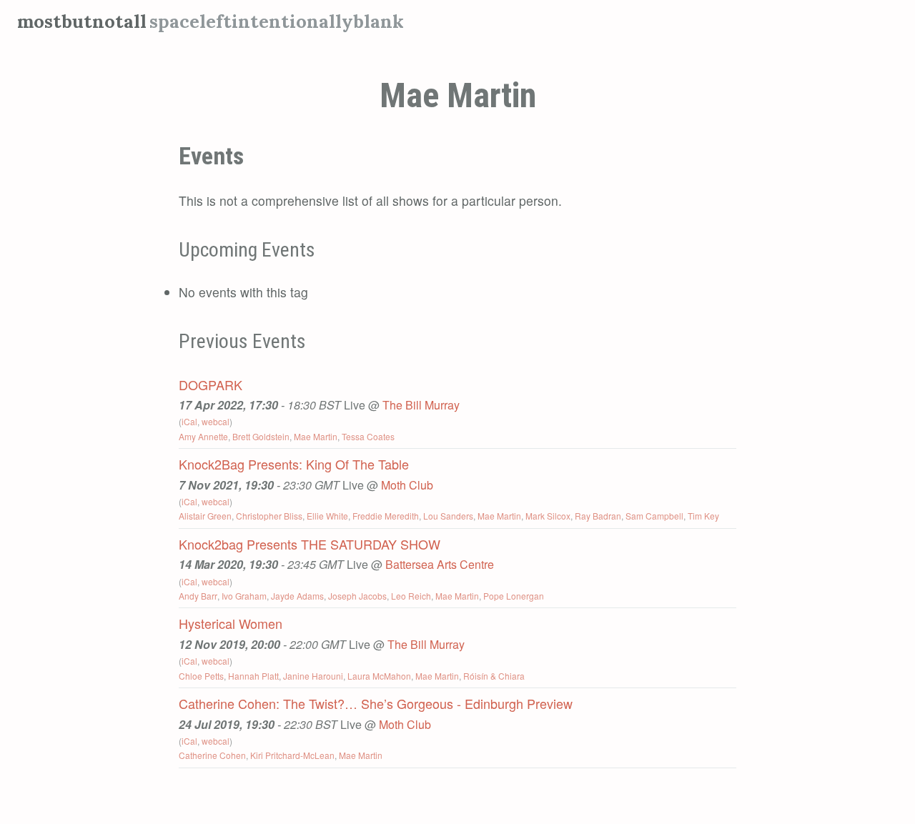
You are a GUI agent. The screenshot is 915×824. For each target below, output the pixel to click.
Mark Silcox (547, 516)
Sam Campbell (654, 516)
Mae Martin (315, 436)
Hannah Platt (253, 676)
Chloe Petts (201, 676)
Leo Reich (411, 596)
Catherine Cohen (212, 755)
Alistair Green (205, 516)
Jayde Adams (297, 596)
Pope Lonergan (513, 596)
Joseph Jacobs (357, 596)
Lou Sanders (448, 516)
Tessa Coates (368, 436)
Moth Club (407, 485)
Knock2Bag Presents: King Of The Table (294, 464)
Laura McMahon (379, 676)
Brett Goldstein (261, 436)
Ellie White (327, 516)
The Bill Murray (421, 405)
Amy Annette (203, 436)
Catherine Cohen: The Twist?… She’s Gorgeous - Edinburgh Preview (376, 703)
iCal (189, 421)
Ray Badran (598, 516)
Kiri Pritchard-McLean (292, 755)
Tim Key (703, 516)
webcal (215, 421)
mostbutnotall (82, 21)
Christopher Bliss (269, 516)
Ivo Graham (244, 596)
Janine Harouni (313, 676)
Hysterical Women (230, 623)
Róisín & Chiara (494, 676)
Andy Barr (198, 596)
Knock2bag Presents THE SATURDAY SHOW (309, 544)
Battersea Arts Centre (439, 564)
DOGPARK (210, 384)
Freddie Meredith (385, 516)
